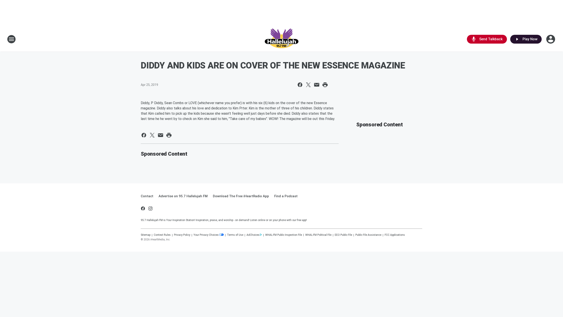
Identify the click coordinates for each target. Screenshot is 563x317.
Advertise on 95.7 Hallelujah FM (183, 196)
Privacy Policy (182, 234)
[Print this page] (325, 85)
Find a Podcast (286, 196)
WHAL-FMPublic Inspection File (283, 234)
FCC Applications (395, 234)
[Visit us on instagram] (150, 208)
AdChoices (253, 234)
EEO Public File (343, 234)
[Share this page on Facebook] (300, 85)
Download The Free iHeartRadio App (241, 196)
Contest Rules (162, 234)
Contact (147, 196)
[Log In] (551, 39)
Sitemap (145, 234)
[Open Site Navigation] (11, 39)
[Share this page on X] (308, 85)
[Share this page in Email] (317, 85)
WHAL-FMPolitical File (318, 234)
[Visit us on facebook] (143, 208)
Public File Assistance (368, 234)
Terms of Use (235, 234)
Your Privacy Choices (206, 234)
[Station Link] (281, 39)
